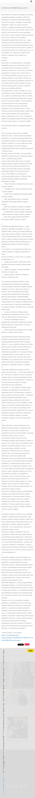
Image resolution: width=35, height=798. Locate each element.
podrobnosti (3, 786)
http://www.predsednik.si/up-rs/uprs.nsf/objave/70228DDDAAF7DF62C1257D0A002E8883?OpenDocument (17, 637)
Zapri (30, 650)
